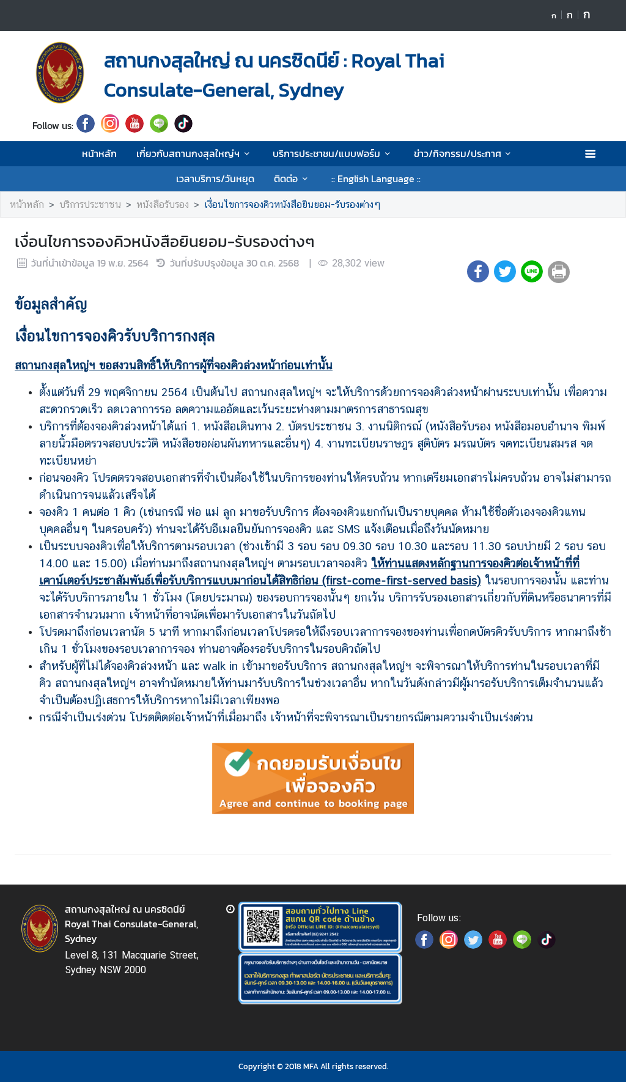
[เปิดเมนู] (589, 153)
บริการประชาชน (90, 204)
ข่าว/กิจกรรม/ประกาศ (457, 153)
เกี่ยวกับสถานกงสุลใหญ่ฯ (188, 153)
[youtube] (134, 125)
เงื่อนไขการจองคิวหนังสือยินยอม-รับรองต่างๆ (292, 204)
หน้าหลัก (99, 153)
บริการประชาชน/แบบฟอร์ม (326, 153)
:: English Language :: (376, 178)
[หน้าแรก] (60, 73)
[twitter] (473, 945)
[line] (159, 125)
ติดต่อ (286, 178)
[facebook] (85, 125)
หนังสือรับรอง (162, 204)
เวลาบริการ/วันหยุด (215, 178)
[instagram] (110, 125)
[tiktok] (183, 125)
